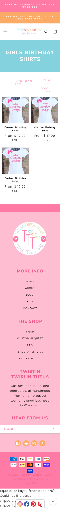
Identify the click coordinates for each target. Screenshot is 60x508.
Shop (30, 331)
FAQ (30, 301)
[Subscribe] (53, 429)
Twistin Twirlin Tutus (35, 474)
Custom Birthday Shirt (15, 129)
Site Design (22, 478)
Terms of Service (30, 351)
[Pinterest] (33, 504)
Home (30, 281)
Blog (30, 294)
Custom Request (30, 338)
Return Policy (30, 358)
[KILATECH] (40, 504)
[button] (5, 31)
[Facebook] (26, 504)
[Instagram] (20, 504)
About (30, 288)
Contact (30, 308)
